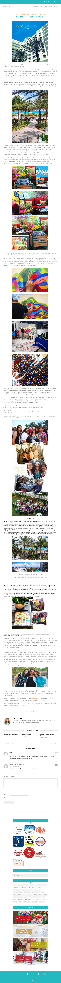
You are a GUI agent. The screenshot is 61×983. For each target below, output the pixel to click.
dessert (31, 889)
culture (39, 887)
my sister (15, 388)
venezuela (41, 901)
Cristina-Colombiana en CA (17, 764)
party (34, 14)
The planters (7, 158)
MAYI (10, 752)
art (16, 14)
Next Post (53, 743)
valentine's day (26, 901)
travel (20, 901)
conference (28, 14)
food (19, 894)
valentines (34, 901)
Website (5, 797)
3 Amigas (23, 690)
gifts (23, 894)
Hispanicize (6, 65)
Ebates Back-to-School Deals (10, 734)
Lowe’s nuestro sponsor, (40, 585)
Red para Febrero (26, 734)
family (14, 894)
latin (40, 894)
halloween (28, 894)
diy (40, 889)
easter (33, 892)
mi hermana (29, 651)
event (38, 892)
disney (36, 889)
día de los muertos (17, 892)
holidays (35, 894)
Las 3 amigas (33, 690)
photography (20, 899)
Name (5, 790)
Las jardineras (6, 592)
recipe (33, 899)
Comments (12, 711)
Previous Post (9, 743)
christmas (15, 887)
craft (29, 887)
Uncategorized (41, 14)
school (44, 899)
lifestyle (45, 894)
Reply (56, 752)
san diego (38, 899)
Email (5, 794)
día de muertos (27, 892)
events (43, 892)
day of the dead (16, 889)
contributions (23, 887)
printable (27, 899)
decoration (25, 889)
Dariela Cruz (49, 711)
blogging (21, 14)
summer (15, 901)
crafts (33, 887)
